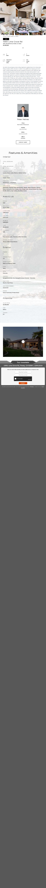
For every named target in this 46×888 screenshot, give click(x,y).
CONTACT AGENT (23, 142)
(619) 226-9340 (23, 129)
